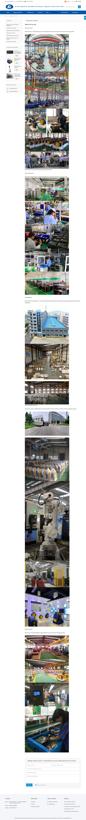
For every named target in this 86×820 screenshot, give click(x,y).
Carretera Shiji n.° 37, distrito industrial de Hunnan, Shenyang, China (18, 802)
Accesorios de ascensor (11, 41)
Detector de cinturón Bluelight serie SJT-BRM (17, 52)
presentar (29, 784)
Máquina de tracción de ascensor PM (72, 806)
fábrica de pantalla (36, 806)
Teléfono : (7, 807)
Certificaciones (52, 804)
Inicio (8, 12)
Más (17, 55)
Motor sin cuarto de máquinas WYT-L (17, 59)
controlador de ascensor (11, 28)
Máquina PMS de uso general (12, 35)
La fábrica (54, 12)
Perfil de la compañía (53, 801)
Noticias (33, 801)
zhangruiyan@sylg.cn (11, 1)
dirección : (7, 801)
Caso (47, 12)
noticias (40, 12)
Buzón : (6, 805)
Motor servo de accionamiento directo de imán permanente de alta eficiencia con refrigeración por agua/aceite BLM (17, 75)
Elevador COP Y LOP (11, 33)
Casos (33, 804)
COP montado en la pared (17, 67)
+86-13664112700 (20, 1)
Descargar (75, 12)
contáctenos (64, 12)
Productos (30, 12)
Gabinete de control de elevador (13, 30)
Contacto (7, 798)
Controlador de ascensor (70, 801)
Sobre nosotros (17, 12)
